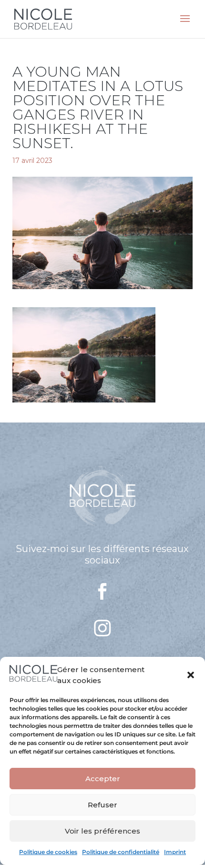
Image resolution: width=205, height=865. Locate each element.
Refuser (102, 804)
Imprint (175, 851)
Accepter (102, 778)
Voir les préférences (102, 830)
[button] (190, 675)
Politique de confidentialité (120, 851)
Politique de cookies (48, 851)
